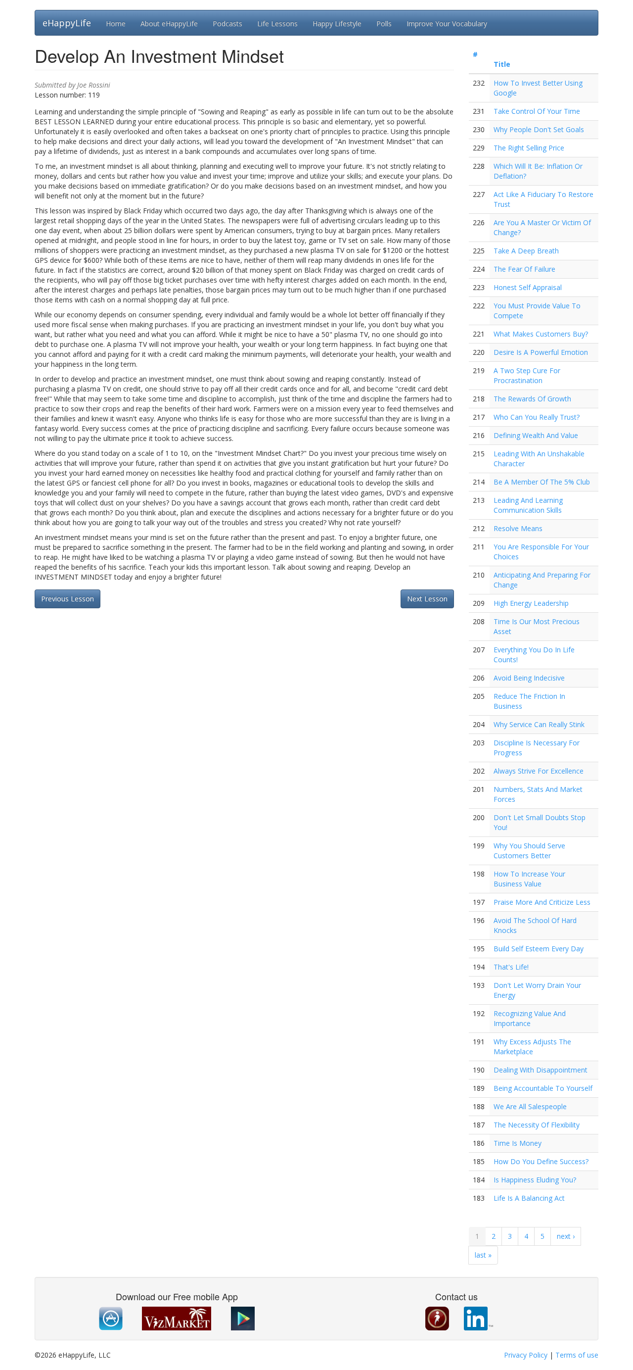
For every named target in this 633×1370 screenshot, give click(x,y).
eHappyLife (67, 23)
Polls (384, 23)
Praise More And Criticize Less (542, 902)
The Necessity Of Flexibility (537, 1124)
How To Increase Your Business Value (529, 878)
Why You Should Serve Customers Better (529, 850)
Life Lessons (277, 23)
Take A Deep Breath (526, 250)
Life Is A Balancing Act (529, 1198)
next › (566, 1236)
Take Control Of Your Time (537, 111)
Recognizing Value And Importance (530, 1018)
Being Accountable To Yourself (543, 1088)
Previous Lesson (67, 598)
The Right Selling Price (529, 147)
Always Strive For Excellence (539, 771)
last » (483, 1255)
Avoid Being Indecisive (529, 678)
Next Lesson (427, 598)
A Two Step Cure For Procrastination (527, 375)
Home (116, 23)
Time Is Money (518, 1143)
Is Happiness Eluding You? (535, 1179)
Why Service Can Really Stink (539, 724)
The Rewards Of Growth (532, 398)
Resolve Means (518, 528)
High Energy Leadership (531, 603)
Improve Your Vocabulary (447, 23)
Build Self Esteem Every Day (539, 948)
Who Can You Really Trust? (537, 417)
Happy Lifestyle (337, 23)
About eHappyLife (169, 23)
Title (502, 64)
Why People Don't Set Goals (539, 129)
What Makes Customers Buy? (541, 334)
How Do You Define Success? (541, 1161)
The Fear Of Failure (524, 269)
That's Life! (511, 967)
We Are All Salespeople (530, 1106)
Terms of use (576, 1355)
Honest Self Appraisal (528, 287)
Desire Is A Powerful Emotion (541, 352)
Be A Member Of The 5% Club (542, 482)
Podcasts (227, 23)
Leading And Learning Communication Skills (528, 505)
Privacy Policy (525, 1355)
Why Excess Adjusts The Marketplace (532, 1046)
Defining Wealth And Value (536, 435)
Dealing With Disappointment (541, 1070)
